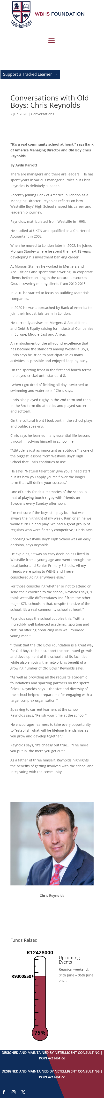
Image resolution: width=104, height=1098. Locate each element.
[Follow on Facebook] (4, 1092)
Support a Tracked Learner (27, 74)
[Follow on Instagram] (13, 1092)
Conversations (42, 114)
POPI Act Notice (52, 1058)
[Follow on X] (23, 1092)
